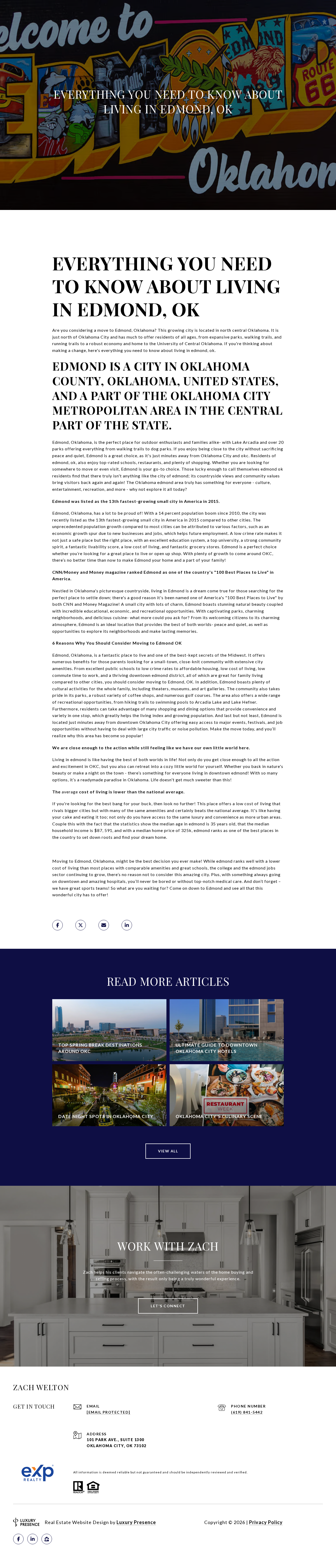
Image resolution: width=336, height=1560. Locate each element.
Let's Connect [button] (168, 1306)
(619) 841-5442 (246, 1412)
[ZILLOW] (46, 1539)
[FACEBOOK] (18, 1539)
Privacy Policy (266, 1522)
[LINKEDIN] (32, 1539)
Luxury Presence (136, 1522)
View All (168, 1151)
